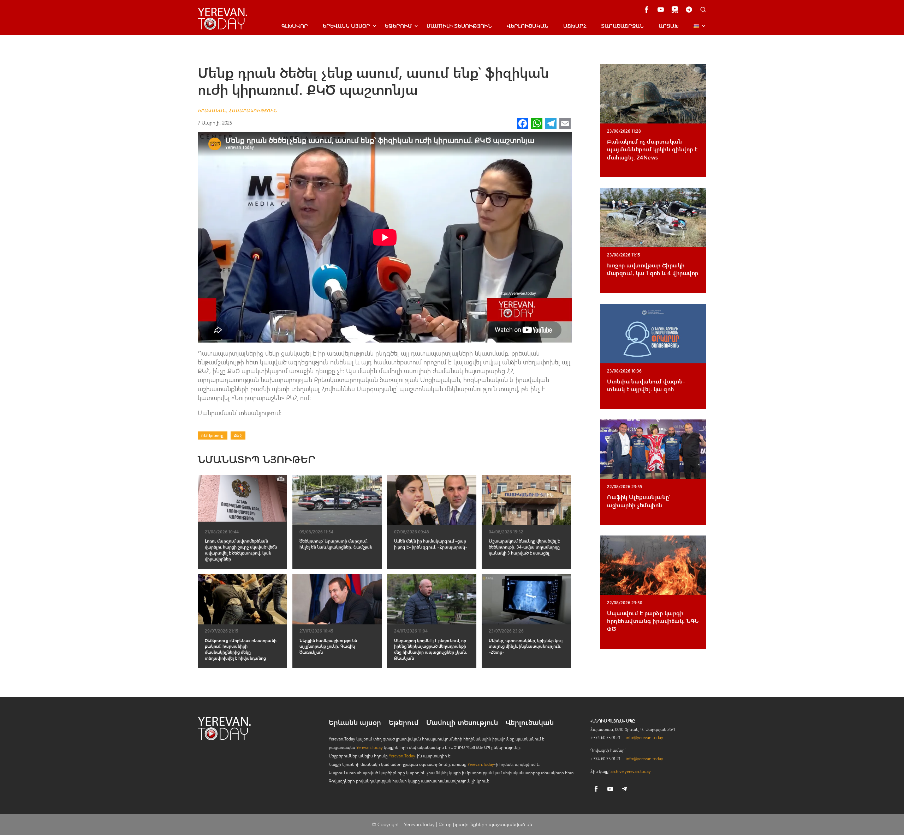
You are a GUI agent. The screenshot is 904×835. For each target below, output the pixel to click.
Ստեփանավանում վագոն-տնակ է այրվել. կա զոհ (646, 385)
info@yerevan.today (644, 737)
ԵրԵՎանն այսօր (346, 25)
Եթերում (398, 25)
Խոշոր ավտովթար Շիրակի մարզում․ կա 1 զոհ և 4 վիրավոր (652, 269)
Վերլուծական (527, 25)
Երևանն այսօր (355, 723)
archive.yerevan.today (631, 771)
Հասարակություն (253, 110)
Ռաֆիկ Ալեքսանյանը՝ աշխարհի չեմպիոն (638, 500)
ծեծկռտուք (212, 435)
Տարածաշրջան (622, 25)
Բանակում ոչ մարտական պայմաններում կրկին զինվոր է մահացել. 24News (652, 149)
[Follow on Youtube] (610, 788)
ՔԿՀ (238, 435)
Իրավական (212, 110)
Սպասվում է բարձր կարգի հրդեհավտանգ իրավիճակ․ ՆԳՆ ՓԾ (653, 621)
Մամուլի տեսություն (459, 25)
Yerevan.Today (369, 747)
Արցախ (669, 25)
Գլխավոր (294, 25)
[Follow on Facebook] (596, 788)
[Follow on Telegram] (624, 788)
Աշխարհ (574, 25)
